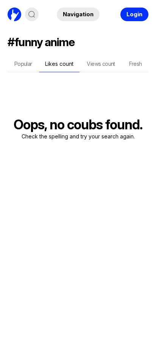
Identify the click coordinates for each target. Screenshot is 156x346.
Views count (101, 64)
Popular (23, 64)
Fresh (135, 64)
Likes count (59, 64)
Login (134, 14)
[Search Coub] (32, 14)
